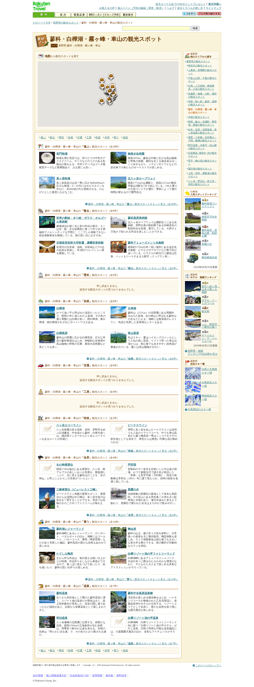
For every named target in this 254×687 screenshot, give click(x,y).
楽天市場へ (214, 4)
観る (52, 137)
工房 (88, 137)
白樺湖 (60, 308)
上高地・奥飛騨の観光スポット (202, 72)
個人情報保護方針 (56, 675)
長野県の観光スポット (66, 22)
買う (116, 137)
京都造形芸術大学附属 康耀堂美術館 (80, 242)
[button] (101, 102)
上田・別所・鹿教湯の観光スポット (202, 175)
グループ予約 (112, 15)
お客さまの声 (107, 8)
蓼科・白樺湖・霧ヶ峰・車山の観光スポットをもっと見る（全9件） (134, 268)
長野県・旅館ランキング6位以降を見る (202, 352)
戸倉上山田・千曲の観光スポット (202, 80)
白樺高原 (61, 333)
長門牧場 (61, 153)
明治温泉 (61, 617)
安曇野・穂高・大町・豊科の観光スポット (202, 95)
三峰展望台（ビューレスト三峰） (77, 489)
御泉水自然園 (136, 153)
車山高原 (133, 333)
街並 (98, 137)
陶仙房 (132, 528)
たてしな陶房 (64, 553)
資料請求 (121, 675)
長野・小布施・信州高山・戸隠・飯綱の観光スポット (202, 139)
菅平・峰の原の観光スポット (202, 162)
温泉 (125, 137)
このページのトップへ (208, 665)
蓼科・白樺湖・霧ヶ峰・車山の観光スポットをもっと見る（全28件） (133, 204)
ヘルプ (170, 8)
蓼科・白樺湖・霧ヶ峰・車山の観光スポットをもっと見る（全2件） (134, 450)
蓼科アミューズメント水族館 (146, 242)
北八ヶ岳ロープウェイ (142, 178)
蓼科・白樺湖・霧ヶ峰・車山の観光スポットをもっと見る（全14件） (133, 579)
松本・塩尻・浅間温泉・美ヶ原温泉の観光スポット (202, 131)
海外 (63, 15)
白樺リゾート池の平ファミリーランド (151, 553)
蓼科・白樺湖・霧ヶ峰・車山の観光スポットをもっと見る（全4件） (134, 515)
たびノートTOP (41, 22)
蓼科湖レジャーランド (70, 528)
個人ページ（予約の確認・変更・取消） (140, 8)
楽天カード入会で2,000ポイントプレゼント (181, 4)
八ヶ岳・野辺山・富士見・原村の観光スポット (202, 183)
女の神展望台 (64, 464)
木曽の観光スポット (199, 117)
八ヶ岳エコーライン (68, 425)
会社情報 (38, 675)
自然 (70, 137)
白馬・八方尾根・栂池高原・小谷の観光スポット (201, 87)
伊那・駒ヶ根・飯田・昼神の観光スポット (202, 103)
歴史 (61, 137)
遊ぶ (43, 137)
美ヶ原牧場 (63, 178)
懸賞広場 (79, 15)
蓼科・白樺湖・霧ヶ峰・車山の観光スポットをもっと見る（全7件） (134, 643)
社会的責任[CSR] (79, 675)
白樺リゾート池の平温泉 (143, 617)
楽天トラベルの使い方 (190, 8)
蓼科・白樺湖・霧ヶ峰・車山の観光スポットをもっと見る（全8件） (134, 358)
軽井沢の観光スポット (200, 65)
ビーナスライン (137, 425)
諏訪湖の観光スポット (200, 168)
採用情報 (97, 675)
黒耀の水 (133, 489)
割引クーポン (95, 15)
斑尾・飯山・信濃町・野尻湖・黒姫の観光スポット (202, 123)
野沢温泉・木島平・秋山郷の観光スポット (202, 147)
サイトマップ (213, 8)
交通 (79, 137)
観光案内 (128, 15)
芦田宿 (132, 464)
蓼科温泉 (61, 593)
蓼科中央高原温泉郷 (140, 593)
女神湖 (132, 308)
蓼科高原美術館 (137, 217)
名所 (107, 137)
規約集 (109, 675)
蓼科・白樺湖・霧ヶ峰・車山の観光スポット (106, 39)
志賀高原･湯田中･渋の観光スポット (202, 155)
